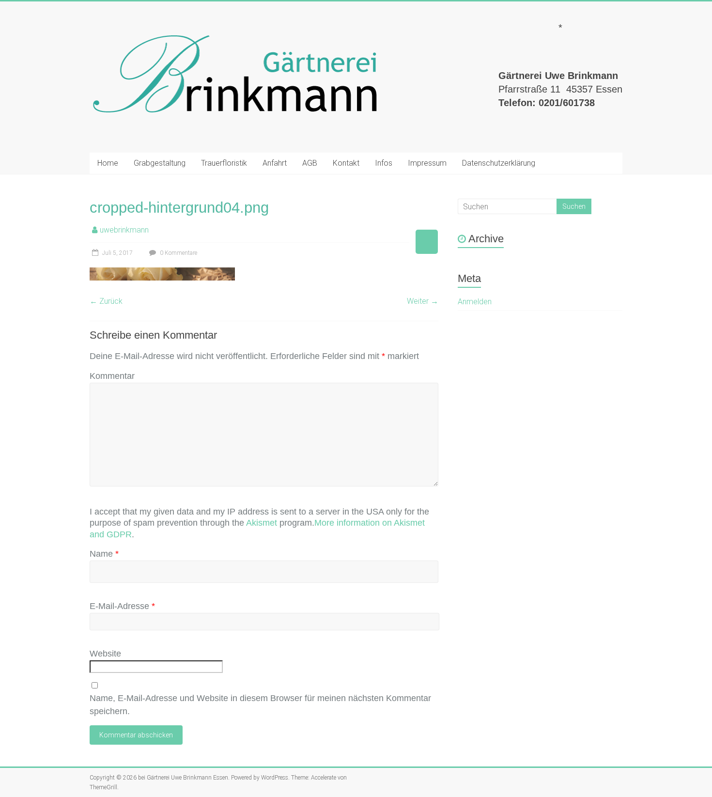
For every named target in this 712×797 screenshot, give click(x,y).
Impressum (427, 163)
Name (104, 554)
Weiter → (422, 301)
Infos (383, 163)
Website (105, 653)
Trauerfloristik (224, 163)
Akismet (261, 523)
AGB (309, 163)
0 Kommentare (177, 253)
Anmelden (475, 301)
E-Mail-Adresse (122, 606)
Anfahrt (275, 163)
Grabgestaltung (160, 163)
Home (107, 163)
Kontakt (346, 163)
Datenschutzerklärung (498, 163)
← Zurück (106, 301)
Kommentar (112, 376)
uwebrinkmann (124, 229)
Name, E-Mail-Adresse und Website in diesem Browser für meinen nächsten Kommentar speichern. (260, 704)
